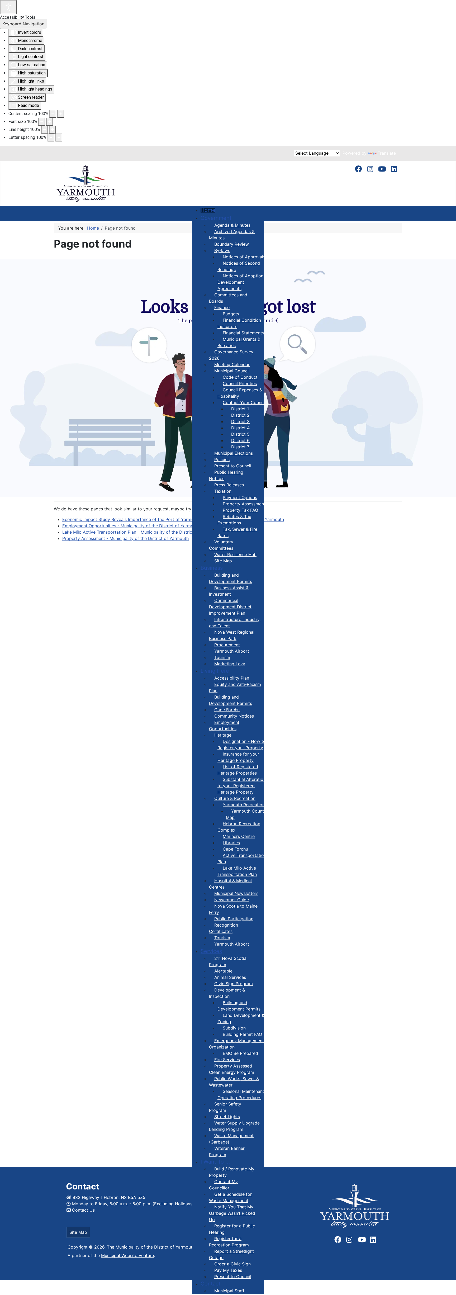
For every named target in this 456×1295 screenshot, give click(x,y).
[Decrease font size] (41, 122)
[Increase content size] (60, 114)
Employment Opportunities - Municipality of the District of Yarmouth (131, 525)
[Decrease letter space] (51, 137)
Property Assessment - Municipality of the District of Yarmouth (125, 538)
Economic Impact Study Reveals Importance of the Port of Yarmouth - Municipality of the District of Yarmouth (173, 519)
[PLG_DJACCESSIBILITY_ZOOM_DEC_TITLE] (52, 114)
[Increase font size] (49, 122)
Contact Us (83, 1210)
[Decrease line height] (44, 130)
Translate (387, 153)
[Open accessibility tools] (8, 7)
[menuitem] (208, 210)
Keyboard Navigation (23, 23)
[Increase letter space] (58, 137)
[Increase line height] (52, 130)
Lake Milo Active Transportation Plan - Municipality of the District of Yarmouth (141, 532)
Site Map (78, 1232)
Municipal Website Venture (127, 1255)
